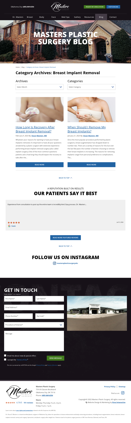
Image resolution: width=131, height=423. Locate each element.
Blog (101, 17)
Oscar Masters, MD (39, 136)
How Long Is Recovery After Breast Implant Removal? (35, 129)
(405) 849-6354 (47, 395)
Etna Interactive (118, 402)
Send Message (55, 358)
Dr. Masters (18, 17)
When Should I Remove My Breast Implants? (87, 129)
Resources (89, 17)
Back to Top (64, 178)
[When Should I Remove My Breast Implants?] (91, 111)
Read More (39, 165)
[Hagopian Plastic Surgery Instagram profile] (122, 393)
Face (53, 17)
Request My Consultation (94, 7)
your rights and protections (24, 410)
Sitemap (122, 386)
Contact (113, 17)
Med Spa (65, 17)
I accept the (11, 360)
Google (13, 226)
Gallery (77, 17)
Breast (30, 17)
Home (18, 67)
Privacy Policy (40, 365)
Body (41, 17)
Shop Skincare (113, 7)
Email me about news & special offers (21, 356)
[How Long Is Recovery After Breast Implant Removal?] (40, 111)
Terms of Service (52, 365)
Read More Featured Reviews (65, 238)
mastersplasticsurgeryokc (67, 263)
